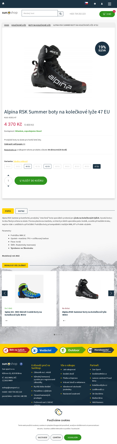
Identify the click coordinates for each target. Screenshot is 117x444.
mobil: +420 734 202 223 (12, 392)
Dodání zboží (68, 373)
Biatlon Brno (97, 398)
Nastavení (42, 437)
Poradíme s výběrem (43, 391)
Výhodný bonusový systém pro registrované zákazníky (44, 379)
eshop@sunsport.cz (10, 387)
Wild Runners (97, 402)
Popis (8, 211)
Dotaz (21, 211)
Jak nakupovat (69, 369)
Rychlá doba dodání (42, 386)
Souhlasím (73, 437)
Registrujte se (10, 149)
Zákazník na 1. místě (42, 372)
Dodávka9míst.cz (99, 373)
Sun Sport (96, 369)
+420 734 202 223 (77, 14)
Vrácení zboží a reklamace (74, 382)
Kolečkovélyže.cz (99, 385)
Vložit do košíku (32, 180)
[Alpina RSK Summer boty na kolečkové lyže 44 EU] (86, 289)
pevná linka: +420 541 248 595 (14, 396)
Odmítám (57, 437)
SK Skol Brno (97, 393)
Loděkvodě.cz (98, 389)
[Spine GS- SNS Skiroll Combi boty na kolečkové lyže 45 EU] (29, 289)
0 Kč (110, 13)
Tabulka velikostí (20, 161)
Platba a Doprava (70, 378)
